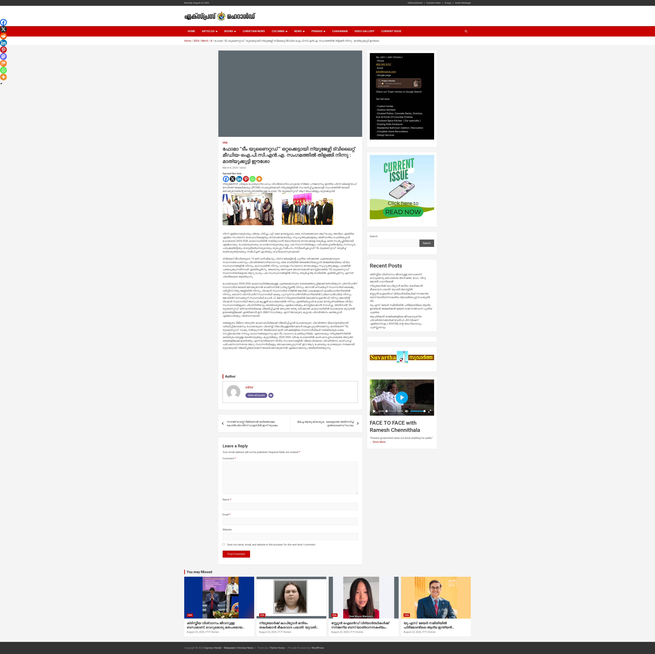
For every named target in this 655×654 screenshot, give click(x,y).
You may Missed (199, 572)
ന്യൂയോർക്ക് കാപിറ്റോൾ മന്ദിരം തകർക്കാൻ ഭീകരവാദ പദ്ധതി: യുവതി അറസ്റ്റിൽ (287, 627)
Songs (448, 3)
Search (374, 236)
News (298, 31)
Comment (229, 458)
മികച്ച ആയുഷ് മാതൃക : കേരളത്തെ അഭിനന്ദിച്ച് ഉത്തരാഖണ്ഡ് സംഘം (325, 423)
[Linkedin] (239, 179)
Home (191, 31)
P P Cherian (212, 632)
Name (227, 499)
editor (243, 167)
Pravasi (316, 31)
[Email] (270, 395)
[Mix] (3, 63)
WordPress (317, 647)
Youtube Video (433, 3)
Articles (208, 31)
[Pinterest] (246, 179)
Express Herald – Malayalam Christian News (229, 647)
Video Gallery (364, 31)
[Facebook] (226, 179)
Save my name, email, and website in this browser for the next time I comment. (271, 544)
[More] (259, 179)
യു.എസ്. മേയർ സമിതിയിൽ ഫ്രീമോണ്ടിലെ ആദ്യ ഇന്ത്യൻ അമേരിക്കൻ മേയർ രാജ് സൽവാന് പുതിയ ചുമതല (401, 309)
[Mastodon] (3, 56)
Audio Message (463, 3)
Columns (278, 31)
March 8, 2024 (230, 167)
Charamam (340, 31)
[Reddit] (3, 36)
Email (226, 514)
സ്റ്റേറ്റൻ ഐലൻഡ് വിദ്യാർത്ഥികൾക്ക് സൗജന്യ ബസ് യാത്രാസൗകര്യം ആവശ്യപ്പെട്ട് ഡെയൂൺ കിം (400, 297)
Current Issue (391, 31)
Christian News (254, 31)
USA (225, 142)
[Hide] (1, 83)
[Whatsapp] (253, 179)
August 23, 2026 (195, 632)
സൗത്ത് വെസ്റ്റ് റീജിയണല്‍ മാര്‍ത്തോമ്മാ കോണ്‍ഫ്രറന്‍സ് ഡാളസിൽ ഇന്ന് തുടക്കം (252, 423)
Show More (379, 441)
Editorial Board (415, 3)
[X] (233, 179)
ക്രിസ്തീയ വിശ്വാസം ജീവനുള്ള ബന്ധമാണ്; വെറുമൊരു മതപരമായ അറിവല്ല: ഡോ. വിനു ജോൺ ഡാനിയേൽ (398, 278)
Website (227, 529)
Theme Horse (277, 647)
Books (228, 31)
